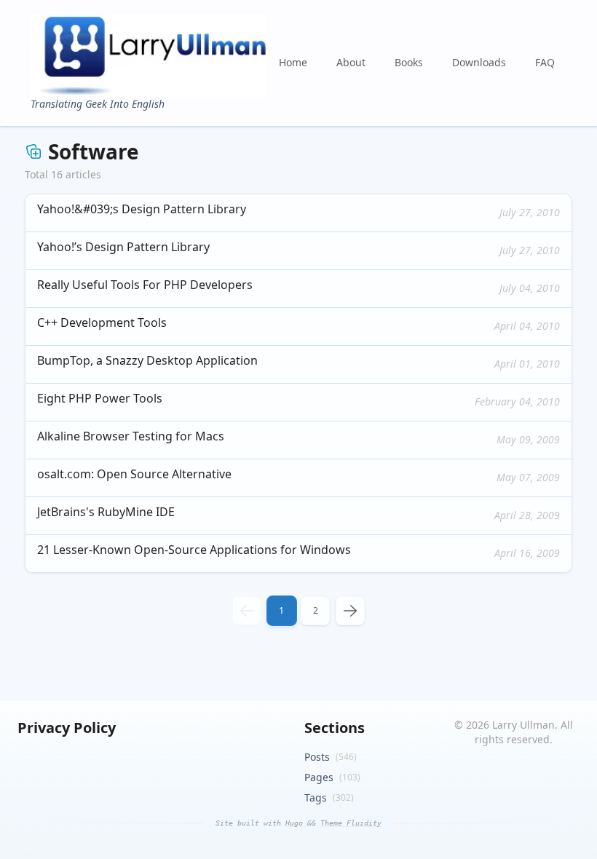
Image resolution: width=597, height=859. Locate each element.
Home (293, 62)
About (350, 62)
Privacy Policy (66, 727)
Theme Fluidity (350, 823)
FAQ (545, 62)
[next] (350, 610)
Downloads (479, 62)
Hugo (296, 823)
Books (409, 62)
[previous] (246, 610)
